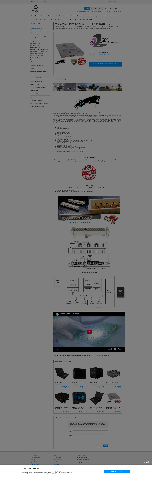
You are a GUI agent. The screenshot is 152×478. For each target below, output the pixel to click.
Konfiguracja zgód (90, 471)
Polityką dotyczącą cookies (58, 471)
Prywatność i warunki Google (49, 474)
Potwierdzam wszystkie (117, 471)
